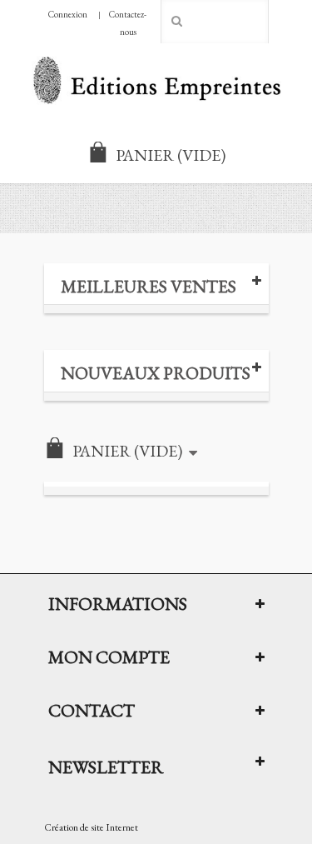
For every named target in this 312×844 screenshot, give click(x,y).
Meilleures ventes (148, 286)
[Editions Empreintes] (156, 82)
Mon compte (109, 656)
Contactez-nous (127, 22)
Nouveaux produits (155, 373)
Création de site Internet (91, 827)
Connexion (67, 14)
